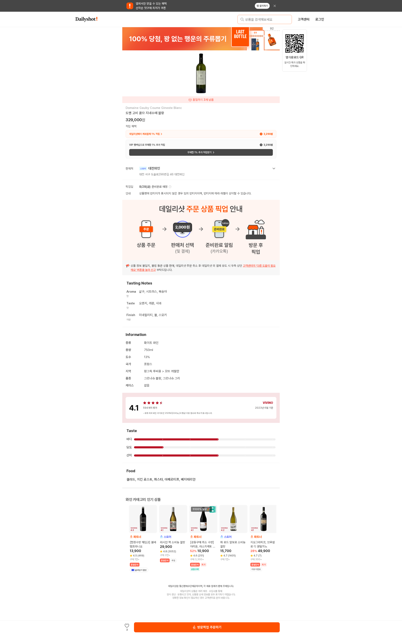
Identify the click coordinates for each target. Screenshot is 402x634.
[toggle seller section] (273, 168)
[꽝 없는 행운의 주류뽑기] (201, 38)
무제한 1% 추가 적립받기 (199, 152)
